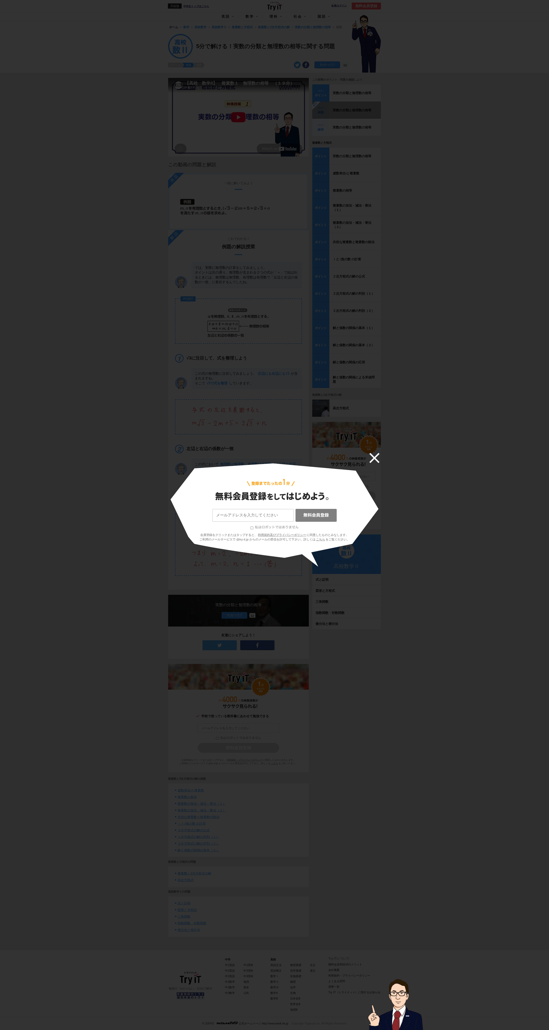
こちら (320, 539)
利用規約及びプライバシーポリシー (282, 535)
